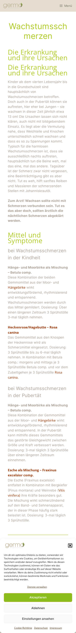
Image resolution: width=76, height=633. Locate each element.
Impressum (56, 628)
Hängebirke (17, 287)
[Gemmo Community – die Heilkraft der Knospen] (13, 6)
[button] (70, 545)
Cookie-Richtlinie (23, 628)
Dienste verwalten (37, 586)
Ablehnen (38, 608)
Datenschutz (41, 628)
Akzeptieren (38, 597)
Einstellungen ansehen (38, 619)
